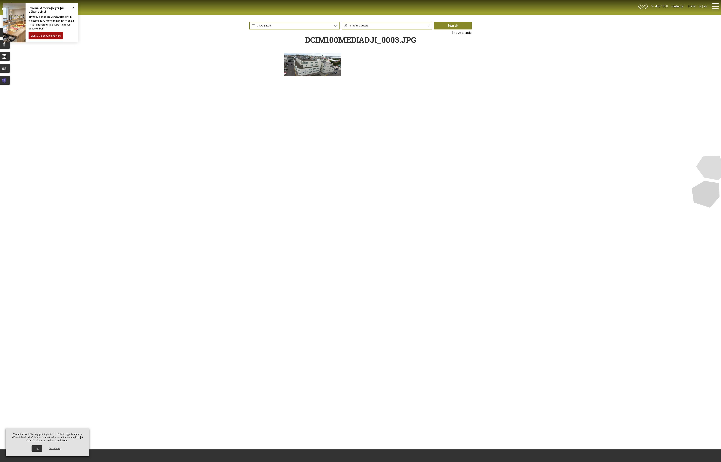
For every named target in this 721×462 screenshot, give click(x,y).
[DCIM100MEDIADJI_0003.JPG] (360, 64)
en (705, 6)
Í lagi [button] (37, 448)
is (700, 6)
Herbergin (678, 6)
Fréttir (692, 6)
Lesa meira (54, 448)
